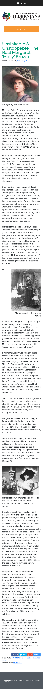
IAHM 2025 (26, 658)
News (34, 658)
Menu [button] (23, 3)
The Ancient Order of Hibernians (21, 16)
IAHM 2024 (16, 658)
